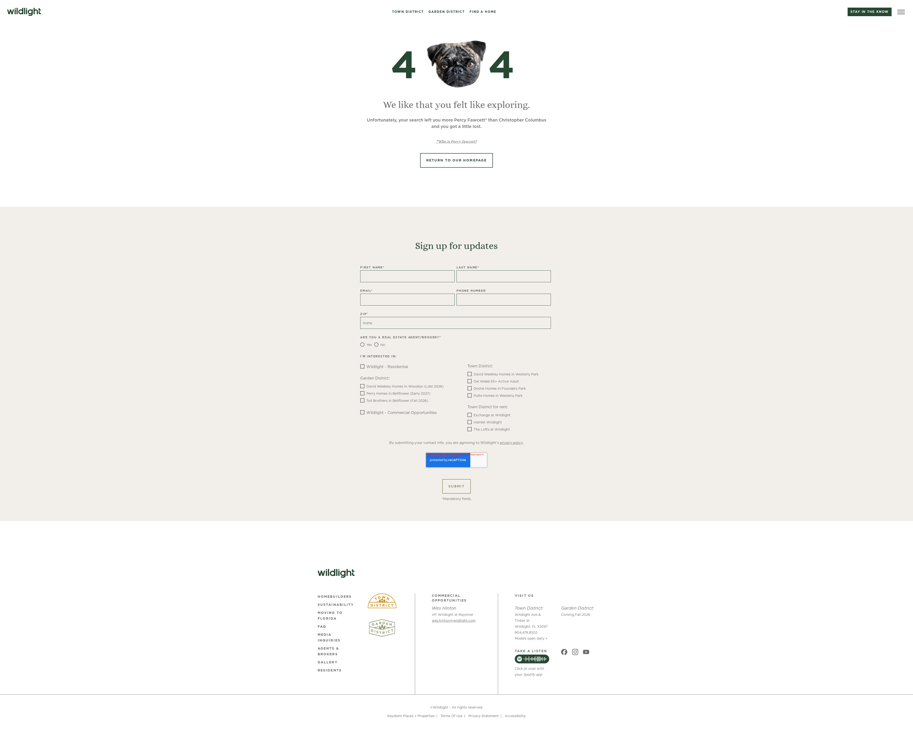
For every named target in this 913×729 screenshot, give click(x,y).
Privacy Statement (483, 716)
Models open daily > (531, 638)
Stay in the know (869, 12)
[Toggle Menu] (901, 12)
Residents (330, 670)
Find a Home (483, 12)
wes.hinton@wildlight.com (454, 620)
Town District (408, 12)
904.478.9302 (526, 632)
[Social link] (564, 652)
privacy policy (511, 442)
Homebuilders (335, 596)
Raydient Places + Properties (411, 716)
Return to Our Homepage (456, 160)
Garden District (446, 12)
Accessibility (515, 716)
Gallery (328, 662)
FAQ (322, 626)
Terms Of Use (451, 716)
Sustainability (336, 604)
